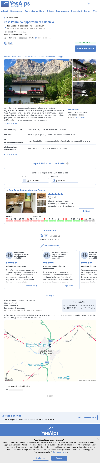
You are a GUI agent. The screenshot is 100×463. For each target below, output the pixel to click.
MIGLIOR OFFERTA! (85, 43)
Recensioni (76, 11)
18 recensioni (80, 117)
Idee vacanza (62, 11)
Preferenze (40, 458)
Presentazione (10, 56)
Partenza (54, 176)
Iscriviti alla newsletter (86, 417)
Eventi (87, 11)
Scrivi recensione (51, 245)
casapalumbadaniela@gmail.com (17, 34)
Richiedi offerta (85, 48)
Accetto (59, 458)
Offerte (50, 11)
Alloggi (4, 11)
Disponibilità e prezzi (27, 56)
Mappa (60, 56)
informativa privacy (59, 452)
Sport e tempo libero (35, 11)
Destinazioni (16, 11)
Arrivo (24, 176)
